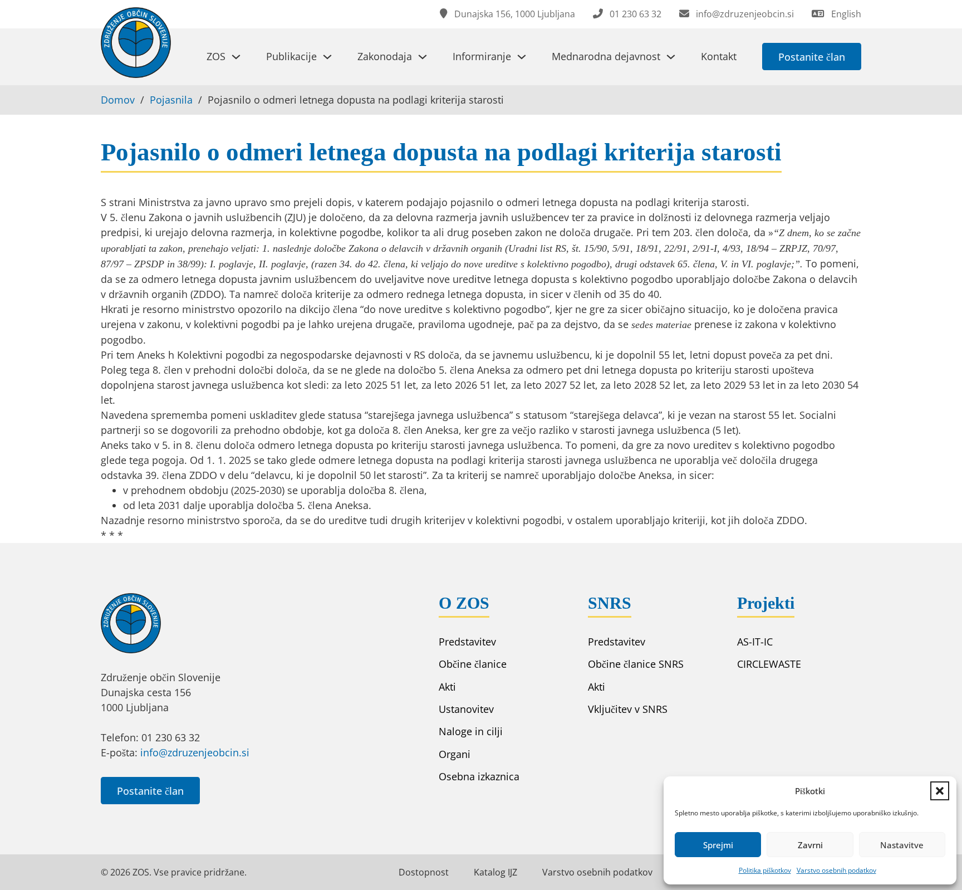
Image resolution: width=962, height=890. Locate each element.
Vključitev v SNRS (627, 709)
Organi (454, 754)
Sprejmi (718, 844)
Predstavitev (467, 641)
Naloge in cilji (471, 731)
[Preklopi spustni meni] (236, 57)
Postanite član (811, 56)
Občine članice (473, 664)
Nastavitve (902, 844)
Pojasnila (171, 99)
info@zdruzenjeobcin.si (194, 752)
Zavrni (810, 844)
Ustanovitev (466, 709)
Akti (447, 686)
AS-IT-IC (755, 641)
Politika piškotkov (765, 870)
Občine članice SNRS (636, 664)
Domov (118, 99)
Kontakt (719, 56)
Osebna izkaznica (479, 776)
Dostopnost (424, 872)
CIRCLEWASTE (769, 664)
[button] (939, 790)
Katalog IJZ (495, 872)
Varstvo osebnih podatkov (836, 870)
